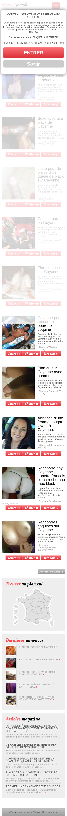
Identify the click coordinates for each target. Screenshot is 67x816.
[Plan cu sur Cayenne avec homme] (18, 398)
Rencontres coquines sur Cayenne (48, 526)
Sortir (33, 64)
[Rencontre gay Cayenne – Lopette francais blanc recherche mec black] (18, 498)
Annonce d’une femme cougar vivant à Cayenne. (50, 424)
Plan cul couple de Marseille (38, 647)
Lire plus (49, 353)
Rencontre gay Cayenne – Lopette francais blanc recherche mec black (51, 476)
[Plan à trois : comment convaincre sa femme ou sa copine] (52, 780)
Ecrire (12, 353)
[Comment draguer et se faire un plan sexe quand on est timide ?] (44, 766)
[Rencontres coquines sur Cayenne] (18, 552)
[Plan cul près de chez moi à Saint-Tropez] (11, 692)
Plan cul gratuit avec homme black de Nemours (37, 673)
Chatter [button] (30, 353)
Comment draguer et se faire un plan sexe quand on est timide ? (30, 760)
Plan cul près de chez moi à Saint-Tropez (36, 685)
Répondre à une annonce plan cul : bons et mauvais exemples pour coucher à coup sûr (33, 728)
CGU (11, 812)
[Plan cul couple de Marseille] (11, 654)
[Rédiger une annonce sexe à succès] (45, 792)
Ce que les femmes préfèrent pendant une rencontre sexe (31, 746)
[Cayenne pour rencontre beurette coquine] (18, 348)
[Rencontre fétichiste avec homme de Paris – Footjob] (11, 704)
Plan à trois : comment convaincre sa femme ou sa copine (32, 773)
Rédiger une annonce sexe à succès (33, 786)
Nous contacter (50, 812)
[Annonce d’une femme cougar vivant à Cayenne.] (18, 448)
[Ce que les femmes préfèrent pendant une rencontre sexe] (42, 753)
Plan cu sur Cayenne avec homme (50, 372)
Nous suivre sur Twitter (28, 812)
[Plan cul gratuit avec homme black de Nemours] (11, 679)
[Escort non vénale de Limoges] (11, 667)
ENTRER (33, 52)
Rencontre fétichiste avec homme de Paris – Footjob (36, 698)
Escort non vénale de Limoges (38, 659)
